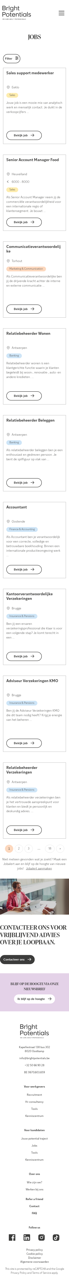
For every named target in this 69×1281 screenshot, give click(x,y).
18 (49, 848)
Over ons (34, 1174)
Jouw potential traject (34, 1138)
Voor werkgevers (34, 1086)
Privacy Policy (19, 1273)
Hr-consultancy (34, 1102)
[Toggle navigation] (61, 12)
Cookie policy (34, 1254)
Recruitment (34, 1095)
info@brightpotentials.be (34, 1058)
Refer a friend (34, 1199)
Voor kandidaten (34, 1130)
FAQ (34, 1213)
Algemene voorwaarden (34, 1262)
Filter (8, 58)
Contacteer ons (14, 959)
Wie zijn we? (34, 1182)
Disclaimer (34, 1258)
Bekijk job (21, 135)
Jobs (34, 1145)
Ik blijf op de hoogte (31, 999)
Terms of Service (41, 1273)
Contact (34, 1206)
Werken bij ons (34, 1189)
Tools (34, 1109)
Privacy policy (34, 1250)
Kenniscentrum (34, 1116)
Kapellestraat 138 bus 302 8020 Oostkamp (34, 1049)
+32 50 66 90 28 (34, 1065)
